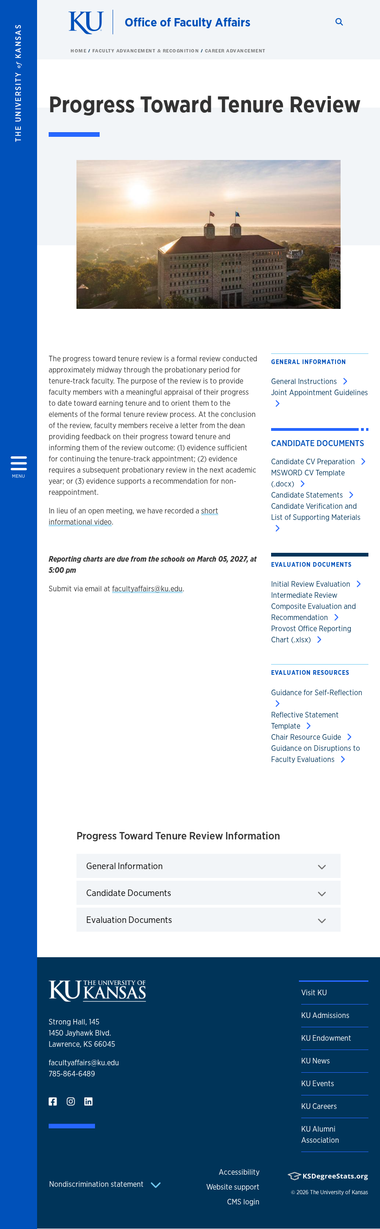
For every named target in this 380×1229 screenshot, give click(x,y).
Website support (233, 1187)
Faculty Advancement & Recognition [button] (146, 50)
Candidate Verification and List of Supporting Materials (316, 511)
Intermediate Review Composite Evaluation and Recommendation (313, 606)
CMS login (243, 1202)
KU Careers (319, 1106)
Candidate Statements (308, 495)
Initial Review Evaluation (311, 584)
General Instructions (305, 381)
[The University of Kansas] (97, 998)
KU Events (317, 1083)
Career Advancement (235, 50)
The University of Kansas (339, 1192)
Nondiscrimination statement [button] (97, 1184)
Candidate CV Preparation (314, 462)
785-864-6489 (72, 1074)
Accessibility (239, 1172)
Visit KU (314, 993)
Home (79, 50)
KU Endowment (326, 1038)
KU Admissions (325, 1015)
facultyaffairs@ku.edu (147, 589)
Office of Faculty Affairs (187, 22)
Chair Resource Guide (307, 737)
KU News (315, 1061)
